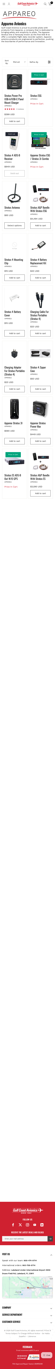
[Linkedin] (42, 1224)
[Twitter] (20, 1224)
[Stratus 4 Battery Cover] (14, 298)
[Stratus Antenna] (14, 193)
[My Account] (9, 4)
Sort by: (12, 61)
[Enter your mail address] (50, 1238)
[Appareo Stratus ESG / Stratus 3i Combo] (40, 141)
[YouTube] (34, 1224)
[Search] (45, 4)
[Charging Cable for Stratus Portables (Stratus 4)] (40, 298)
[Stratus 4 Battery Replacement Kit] (40, 245)
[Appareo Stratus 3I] (14, 409)
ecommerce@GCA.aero (30, 1350)
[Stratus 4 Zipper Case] (40, 353)
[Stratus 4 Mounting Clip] (14, 245)
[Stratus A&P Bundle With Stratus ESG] (40, 193)
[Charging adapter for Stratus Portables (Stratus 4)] (14, 353)
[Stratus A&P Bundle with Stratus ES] (40, 461)
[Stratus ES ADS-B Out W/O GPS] (14, 461)
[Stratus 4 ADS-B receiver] (14, 141)
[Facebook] (13, 1224)
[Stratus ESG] (40, 81)
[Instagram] (27, 1224)
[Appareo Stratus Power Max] (40, 409)
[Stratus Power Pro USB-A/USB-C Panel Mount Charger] (14, 81)
